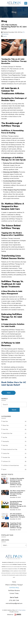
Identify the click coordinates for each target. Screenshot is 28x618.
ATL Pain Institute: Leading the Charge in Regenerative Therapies (17, 515)
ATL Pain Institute (21, 610)
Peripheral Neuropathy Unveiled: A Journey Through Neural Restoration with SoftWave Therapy (17, 481)
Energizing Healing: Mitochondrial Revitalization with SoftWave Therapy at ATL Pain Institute (18, 504)
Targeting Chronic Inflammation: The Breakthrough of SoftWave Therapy (16, 525)
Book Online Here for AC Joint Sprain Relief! (13, 383)
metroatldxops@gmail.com (14, 603)
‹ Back (8, 393)
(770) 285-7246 (14, 600)
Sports (5, 36)
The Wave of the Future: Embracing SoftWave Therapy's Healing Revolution (17, 493)
